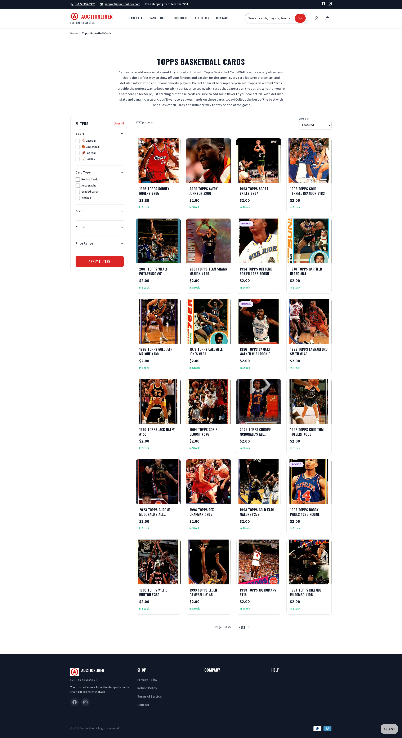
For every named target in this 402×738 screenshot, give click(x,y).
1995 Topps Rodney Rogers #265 (154, 191)
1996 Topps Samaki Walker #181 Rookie (255, 351)
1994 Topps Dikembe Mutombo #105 (305, 592)
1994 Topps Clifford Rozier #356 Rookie (256, 271)
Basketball (158, 18)
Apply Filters (100, 261)
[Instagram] (330, 4)
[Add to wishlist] (164, 178)
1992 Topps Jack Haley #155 (157, 432)
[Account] (316, 18)
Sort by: (304, 119)
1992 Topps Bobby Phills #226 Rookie (305, 512)
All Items (202, 18)
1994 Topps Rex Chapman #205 (201, 512)
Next (242, 627)
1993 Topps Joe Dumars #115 (258, 592)
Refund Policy (147, 688)
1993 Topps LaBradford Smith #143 (309, 351)
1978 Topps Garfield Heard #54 (306, 271)
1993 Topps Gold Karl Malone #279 (257, 512)
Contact (222, 18)
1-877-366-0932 (85, 4)
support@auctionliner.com (122, 4)
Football (181, 18)
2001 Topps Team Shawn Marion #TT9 (208, 271)
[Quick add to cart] (174, 178)
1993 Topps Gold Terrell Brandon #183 (307, 191)
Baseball (136, 18)
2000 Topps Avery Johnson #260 (203, 191)
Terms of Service (149, 696)
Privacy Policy (147, 679)
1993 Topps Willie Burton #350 (153, 592)
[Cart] (327, 18)
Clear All (119, 123)
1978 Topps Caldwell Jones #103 (206, 351)
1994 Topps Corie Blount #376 (203, 432)
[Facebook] (323, 4)
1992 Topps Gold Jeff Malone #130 (155, 351)
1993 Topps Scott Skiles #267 (254, 191)
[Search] (300, 18)
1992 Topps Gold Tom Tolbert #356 (306, 432)
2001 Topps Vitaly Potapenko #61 (153, 271)
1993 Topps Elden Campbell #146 (203, 592)
